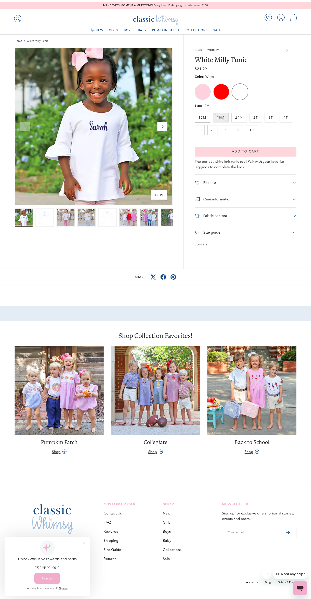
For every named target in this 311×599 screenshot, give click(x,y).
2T (255, 117)
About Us (252, 582)
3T (270, 117)
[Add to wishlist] (286, 50)
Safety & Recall (287, 582)
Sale (217, 30)
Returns (110, 559)
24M (239, 117)
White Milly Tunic (37, 41)
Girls (113, 30)
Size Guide (112, 549)
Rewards (111, 531)
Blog (268, 582)
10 (252, 130)
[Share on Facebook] (163, 277)
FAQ (107, 522)
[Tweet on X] (153, 277)
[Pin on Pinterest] (173, 277)
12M (202, 117)
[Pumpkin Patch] (59, 390)
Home (18, 41)
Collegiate (156, 442)
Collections (196, 30)
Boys (128, 30)
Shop (56, 451)
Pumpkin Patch (165, 30)
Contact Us (113, 513)
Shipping (111, 540)
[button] (294, 17)
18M (220, 117)
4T (285, 117)
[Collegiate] (155, 390)
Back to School (251, 442)
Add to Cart (245, 151)
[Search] (17, 18)
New (99, 30)
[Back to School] (251, 390)
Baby (142, 30)
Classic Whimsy (207, 50)
